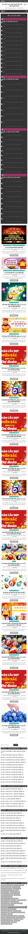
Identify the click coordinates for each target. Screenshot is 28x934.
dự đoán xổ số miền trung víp (6, 910)
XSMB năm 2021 (17, 920)
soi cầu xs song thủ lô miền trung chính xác (14, 206)
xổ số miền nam (14, 922)
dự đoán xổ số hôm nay (14, 901)
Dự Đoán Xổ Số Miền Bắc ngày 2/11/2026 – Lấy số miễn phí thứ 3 (14, 726)
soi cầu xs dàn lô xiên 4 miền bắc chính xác (14, 102)
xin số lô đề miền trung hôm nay (7, 920)
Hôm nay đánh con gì (17, 910)
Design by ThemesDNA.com (14, 932)
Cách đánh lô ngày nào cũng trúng (7, 890)
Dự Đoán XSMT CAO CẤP (5, 893)
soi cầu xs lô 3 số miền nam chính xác (14, 171)
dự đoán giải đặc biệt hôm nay (6, 896)
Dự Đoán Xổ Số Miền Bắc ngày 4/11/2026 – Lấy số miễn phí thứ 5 (14, 469)
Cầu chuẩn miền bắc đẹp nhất (18, 245)
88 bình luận (14, 275)
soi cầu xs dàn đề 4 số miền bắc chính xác (14, 53)
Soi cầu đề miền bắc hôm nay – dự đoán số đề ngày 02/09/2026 (14, 870)
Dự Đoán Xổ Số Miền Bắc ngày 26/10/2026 (14, 336)
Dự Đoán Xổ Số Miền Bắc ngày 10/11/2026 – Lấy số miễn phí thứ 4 (14, 369)
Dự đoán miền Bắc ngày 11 (5, 900)
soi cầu (14, 561)
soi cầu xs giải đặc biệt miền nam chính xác (14, 139)
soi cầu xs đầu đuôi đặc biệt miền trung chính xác (14, 216)
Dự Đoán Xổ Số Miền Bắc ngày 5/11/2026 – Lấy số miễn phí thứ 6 (14, 693)
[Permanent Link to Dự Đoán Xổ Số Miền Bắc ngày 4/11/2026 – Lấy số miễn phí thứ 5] (14, 455)
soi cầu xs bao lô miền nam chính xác (14, 148)
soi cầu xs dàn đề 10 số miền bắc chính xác (14, 65)
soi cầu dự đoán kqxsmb (20, 917)
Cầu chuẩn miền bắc (7, 245)
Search (15, 744)
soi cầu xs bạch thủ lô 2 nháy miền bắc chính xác (14, 24)
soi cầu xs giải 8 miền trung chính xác (14, 191)
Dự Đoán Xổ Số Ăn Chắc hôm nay (7, 895)
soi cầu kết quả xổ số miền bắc (6, 919)
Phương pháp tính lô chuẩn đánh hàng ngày (9, 915)
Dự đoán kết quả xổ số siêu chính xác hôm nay (9, 898)
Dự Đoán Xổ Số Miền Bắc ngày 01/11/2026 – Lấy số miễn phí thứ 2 (14, 657)
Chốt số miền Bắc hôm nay (6, 887)
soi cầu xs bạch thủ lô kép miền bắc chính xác (14, 36)
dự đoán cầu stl (17, 895)
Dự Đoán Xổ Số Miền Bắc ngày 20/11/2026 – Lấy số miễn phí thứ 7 (14, 305)
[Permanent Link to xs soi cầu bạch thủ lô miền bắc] (14, 234)
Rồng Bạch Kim (21, 915)
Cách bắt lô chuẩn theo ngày (6, 888)
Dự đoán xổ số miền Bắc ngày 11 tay (7, 905)
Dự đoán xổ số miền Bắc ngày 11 (16, 903)
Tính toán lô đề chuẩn (14, 302)
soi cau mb (3, 917)
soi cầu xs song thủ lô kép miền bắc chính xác (14, 40)
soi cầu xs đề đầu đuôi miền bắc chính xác (14, 126)
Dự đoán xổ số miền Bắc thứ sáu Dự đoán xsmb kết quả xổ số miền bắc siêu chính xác (13, 907)
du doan (16, 890)
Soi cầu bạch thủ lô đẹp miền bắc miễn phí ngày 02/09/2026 (13, 872)
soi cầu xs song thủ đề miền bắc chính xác (14, 48)
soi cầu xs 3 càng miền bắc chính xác (14, 108)
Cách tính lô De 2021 (17, 888)
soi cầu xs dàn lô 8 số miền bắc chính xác (14, 84)
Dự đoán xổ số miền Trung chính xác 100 (8, 909)
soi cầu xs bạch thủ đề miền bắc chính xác (14, 44)
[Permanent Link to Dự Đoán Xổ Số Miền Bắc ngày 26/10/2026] (14, 325)
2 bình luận (14, 308)
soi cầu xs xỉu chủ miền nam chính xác (14, 135)
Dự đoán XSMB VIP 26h (22, 900)
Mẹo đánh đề (10, 914)
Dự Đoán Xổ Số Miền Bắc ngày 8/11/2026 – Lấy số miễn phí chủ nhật (14, 435)
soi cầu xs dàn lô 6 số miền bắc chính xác (14, 73)
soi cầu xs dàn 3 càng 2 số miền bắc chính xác (14, 114)
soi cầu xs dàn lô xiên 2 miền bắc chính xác (14, 90)
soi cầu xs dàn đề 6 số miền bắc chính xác (14, 57)
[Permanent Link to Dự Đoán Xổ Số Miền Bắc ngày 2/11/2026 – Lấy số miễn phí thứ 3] (14, 713)
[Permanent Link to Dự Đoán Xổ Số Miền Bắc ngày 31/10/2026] (14, 487)
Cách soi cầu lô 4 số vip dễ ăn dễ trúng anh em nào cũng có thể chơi (14, 624)
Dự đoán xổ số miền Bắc (5, 903)
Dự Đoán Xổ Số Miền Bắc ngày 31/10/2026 (14, 499)
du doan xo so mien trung (15, 892)
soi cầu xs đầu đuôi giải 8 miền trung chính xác (14, 211)
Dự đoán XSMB (14, 900)
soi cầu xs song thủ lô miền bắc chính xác (14, 32)
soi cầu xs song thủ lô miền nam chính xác (14, 158)
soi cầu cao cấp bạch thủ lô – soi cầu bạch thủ (14, 5)
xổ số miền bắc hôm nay (5, 922)
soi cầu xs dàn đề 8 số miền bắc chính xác (14, 61)
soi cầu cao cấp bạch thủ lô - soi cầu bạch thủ (11, 249)
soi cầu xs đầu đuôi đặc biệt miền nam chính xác (14, 167)
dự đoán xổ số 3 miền (5, 901)
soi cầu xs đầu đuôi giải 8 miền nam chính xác (14, 162)
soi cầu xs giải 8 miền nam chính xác (14, 144)
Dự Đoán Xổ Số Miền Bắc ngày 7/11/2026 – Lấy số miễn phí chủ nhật (14, 533)
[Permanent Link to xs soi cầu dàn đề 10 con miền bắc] (14, 263)
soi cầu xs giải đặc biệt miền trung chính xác (13, 186)
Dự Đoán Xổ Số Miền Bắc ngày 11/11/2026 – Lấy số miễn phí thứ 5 (14, 564)
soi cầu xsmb (16, 919)
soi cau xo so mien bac (10, 917)
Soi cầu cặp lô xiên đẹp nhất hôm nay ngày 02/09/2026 (12, 868)
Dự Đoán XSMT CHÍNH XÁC (15, 893)
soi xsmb (21, 919)
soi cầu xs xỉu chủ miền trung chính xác (14, 181)
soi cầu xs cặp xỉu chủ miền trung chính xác (14, 201)
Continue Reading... (14, 255)
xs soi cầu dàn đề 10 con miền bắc (14, 272)
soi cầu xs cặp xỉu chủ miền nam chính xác (14, 153)
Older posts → (23, 737)
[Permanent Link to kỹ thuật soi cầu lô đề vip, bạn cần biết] (14, 582)
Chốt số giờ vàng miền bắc (19, 885)
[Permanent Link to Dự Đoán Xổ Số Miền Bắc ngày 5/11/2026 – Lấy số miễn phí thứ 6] (14, 679)
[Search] (26, 11)
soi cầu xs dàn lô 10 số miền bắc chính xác (14, 120)
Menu (4, 1)
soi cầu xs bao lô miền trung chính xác (14, 196)
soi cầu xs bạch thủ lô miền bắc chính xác (14, 28)
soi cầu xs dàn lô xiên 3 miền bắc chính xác (14, 96)
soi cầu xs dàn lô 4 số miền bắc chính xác (14, 69)
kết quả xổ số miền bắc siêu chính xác (18, 912)
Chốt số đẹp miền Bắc (16, 887)
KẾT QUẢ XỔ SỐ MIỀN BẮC (5, 912)
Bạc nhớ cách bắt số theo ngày (7, 885)
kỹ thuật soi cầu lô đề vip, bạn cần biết (14, 592)
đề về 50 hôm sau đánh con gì (6, 924)
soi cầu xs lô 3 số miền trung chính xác (14, 221)
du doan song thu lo (5, 892)
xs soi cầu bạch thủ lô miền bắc (14, 247)
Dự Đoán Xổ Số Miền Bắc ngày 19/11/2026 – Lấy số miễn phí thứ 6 (14, 400)
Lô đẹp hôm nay (4, 914)
